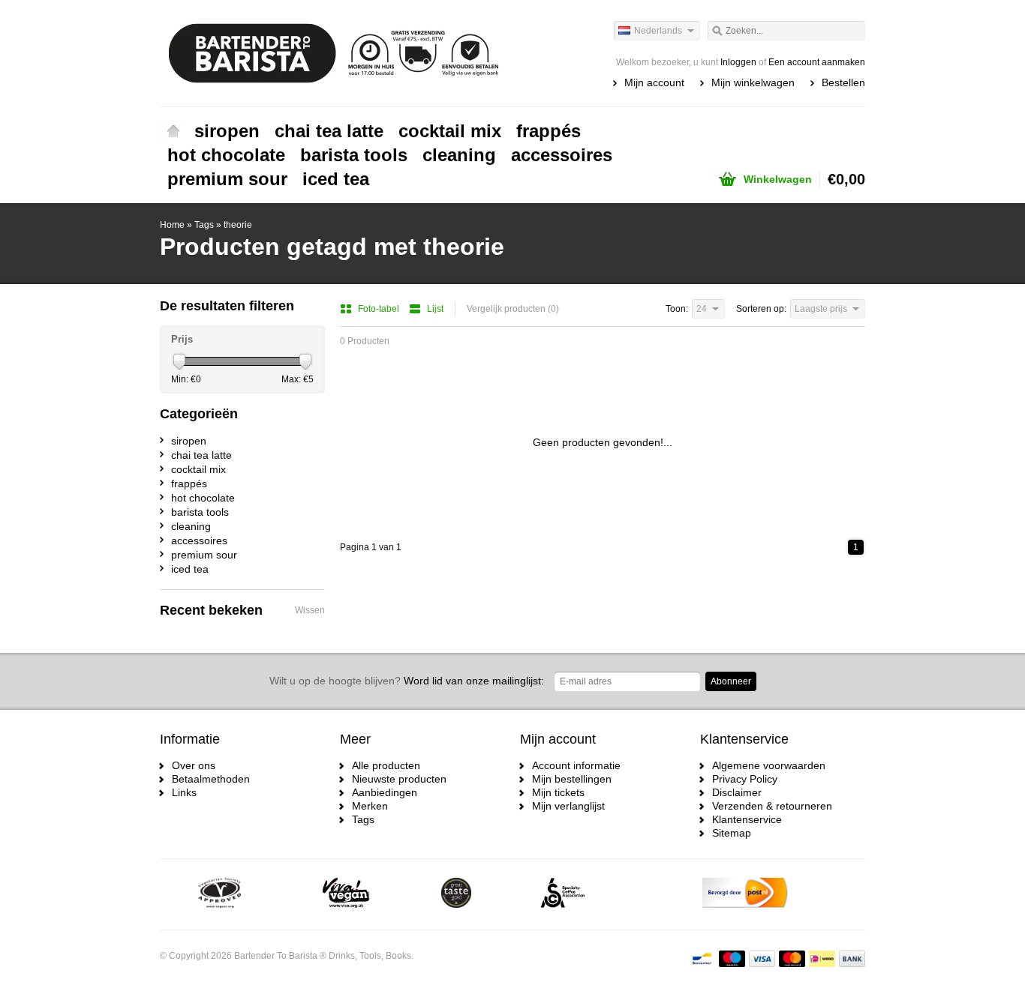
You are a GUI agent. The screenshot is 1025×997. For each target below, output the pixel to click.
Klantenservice (747, 819)
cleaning (459, 155)
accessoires (561, 155)
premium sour (227, 179)
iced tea (335, 179)
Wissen (310, 610)
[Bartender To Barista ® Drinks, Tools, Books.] (336, 52)
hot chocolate (226, 155)
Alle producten (386, 765)
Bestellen (843, 82)
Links (184, 792)
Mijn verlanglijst (568, 806)
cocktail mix (449, 131)
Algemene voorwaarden (768, 765)
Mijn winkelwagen (753, 82)
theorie (238, 225)
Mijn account (654, 82)
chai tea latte (329, 131)
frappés (548, 131)
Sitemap (731, 833)
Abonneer (731, 681)
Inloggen (738, 62)
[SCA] (562, 894)
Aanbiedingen (384, 792)
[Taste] (456, 894)
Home (173, 131)
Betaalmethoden (211, 779)
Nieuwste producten (399, 779)
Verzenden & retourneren (772, 806)
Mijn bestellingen (572, 779)
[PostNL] (745, 894)
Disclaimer (737, 792)
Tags (204, 225)
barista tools (353, 155)
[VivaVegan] (346, 894)
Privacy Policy (744, 779)
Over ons (193, 765)
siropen (227, 131)
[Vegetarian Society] (219, 894)
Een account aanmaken (816, 62)
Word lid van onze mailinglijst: (406, 681)
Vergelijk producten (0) (513, 309)
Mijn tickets (558, 792)
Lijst (435, 309)
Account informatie (576, 765)
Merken (370, 806)
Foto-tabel (379, 309)
